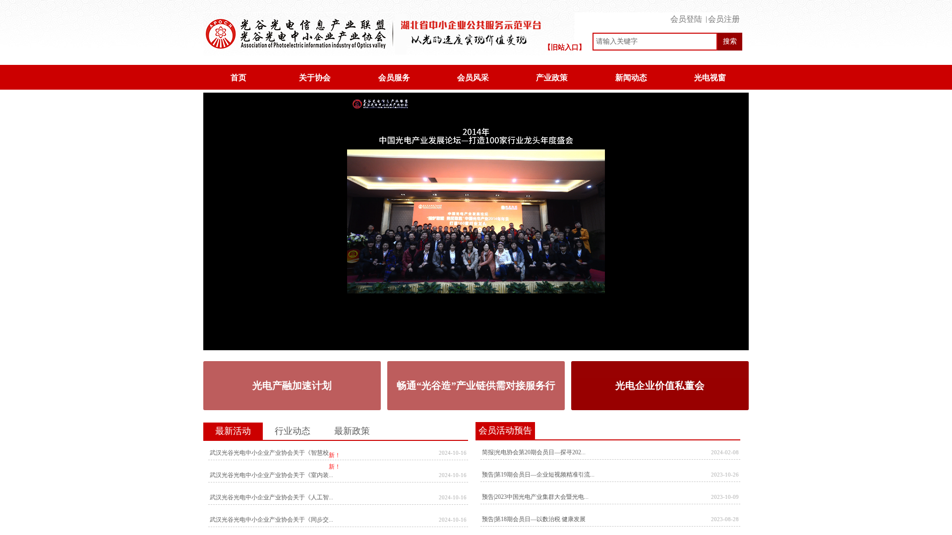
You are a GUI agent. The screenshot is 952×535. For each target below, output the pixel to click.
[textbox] (655, 42)
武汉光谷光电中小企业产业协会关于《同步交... (271, 519)
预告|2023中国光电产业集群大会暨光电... (535, 496)
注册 (724, 16)
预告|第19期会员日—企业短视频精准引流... (538, 474)
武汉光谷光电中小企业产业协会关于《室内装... (271, 475)
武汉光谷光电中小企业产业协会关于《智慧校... (271, 452)
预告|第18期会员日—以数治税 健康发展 (534, 519)
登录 (688, 16)
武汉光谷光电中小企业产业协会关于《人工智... (271, 497)
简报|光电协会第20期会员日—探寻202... (534, 452)
